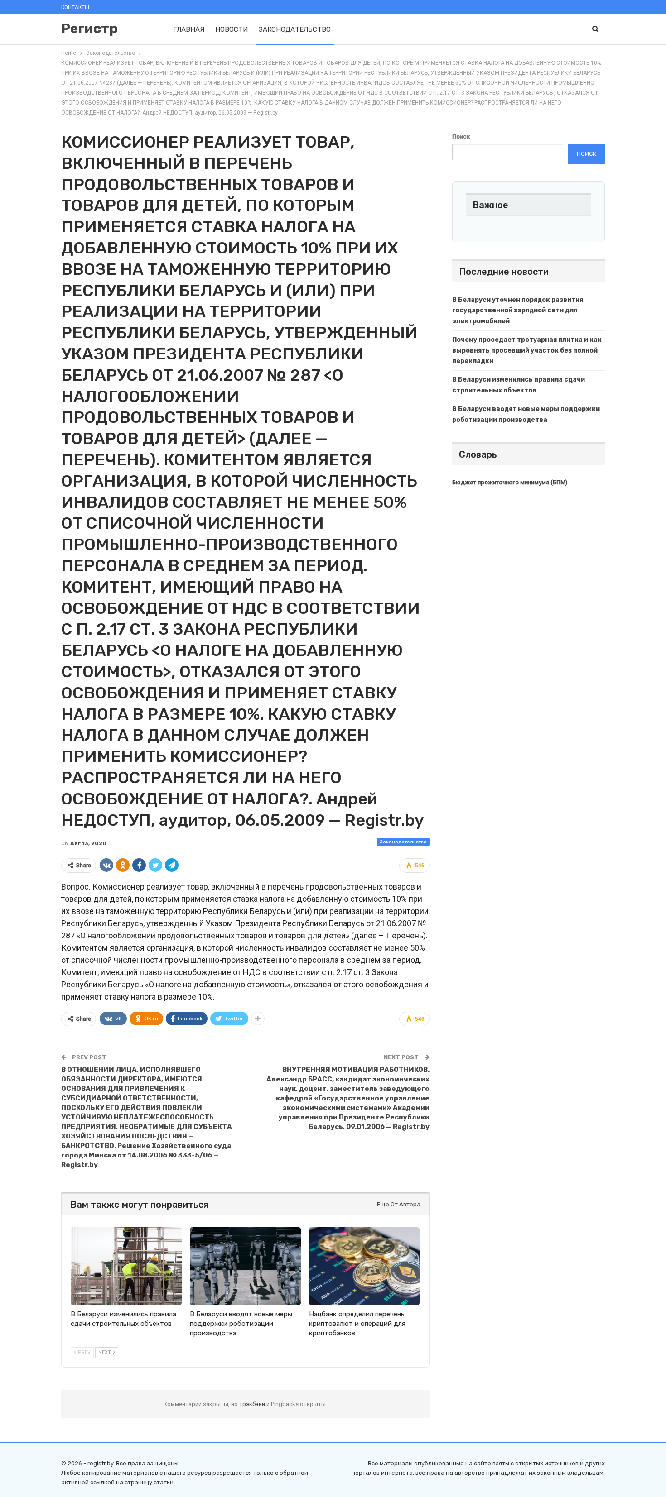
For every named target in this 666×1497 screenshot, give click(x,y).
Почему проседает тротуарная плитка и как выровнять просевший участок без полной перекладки (527, 350)
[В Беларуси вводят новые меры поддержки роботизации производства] (245, 1266)
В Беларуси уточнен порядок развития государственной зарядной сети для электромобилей (517, 310)
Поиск (461, 136)
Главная (188, 29)
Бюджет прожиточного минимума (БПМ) (509, 482)
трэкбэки (252, 1404)
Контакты (75, 7)
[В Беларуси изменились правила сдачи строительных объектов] (126, 1266)
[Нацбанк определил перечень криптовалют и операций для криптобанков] (364, 1266)
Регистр (89, 28)
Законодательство (295, 29)
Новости (231, 29)
